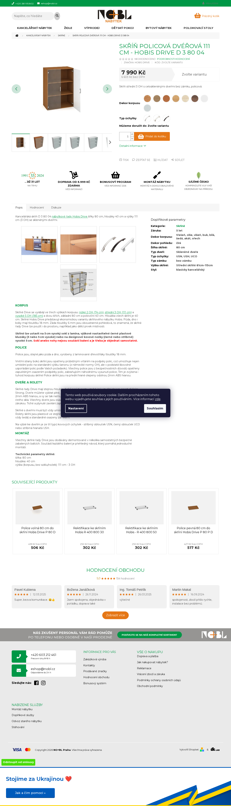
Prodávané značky (95, 671)
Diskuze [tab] (56, 207)
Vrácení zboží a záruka (151, 674)
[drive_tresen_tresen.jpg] (39, 236)
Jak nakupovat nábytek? (152, 662)
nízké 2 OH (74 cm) (91, 312)
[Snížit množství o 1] (132, 138)
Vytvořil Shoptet (189, 749)
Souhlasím (155, 408)
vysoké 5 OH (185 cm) (29, 315)
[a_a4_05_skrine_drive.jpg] (78, 236)
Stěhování (18, 727)
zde (158, 399)
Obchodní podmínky (150, 686)
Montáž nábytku (22, 709)
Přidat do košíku (155, 136)
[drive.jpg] (78, 278)
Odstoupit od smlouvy (18, 762)
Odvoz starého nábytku (27, 721)
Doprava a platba (147, 656)
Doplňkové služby (23, 715)
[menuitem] (35, 28)
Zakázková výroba (94, 659)
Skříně (180, 226)
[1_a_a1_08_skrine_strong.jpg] (118, 236)
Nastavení (76, 408)
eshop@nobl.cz (43, 670)
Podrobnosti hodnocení (173, 59)
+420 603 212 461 (43, 656)
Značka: (137, 62)
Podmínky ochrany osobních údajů (159, 680)
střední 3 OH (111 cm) (118, 312)
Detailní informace (131, 146)
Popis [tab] (18, 207)
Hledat (57, 16)
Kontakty (89, 665)
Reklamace (144, 668)
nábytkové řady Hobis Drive (70, 216)
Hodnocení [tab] (37, 207)
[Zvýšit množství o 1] (132, 134)
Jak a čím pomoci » (30, 793)
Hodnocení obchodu (115, 570)
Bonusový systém (94, 683)
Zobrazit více (115, 615)
